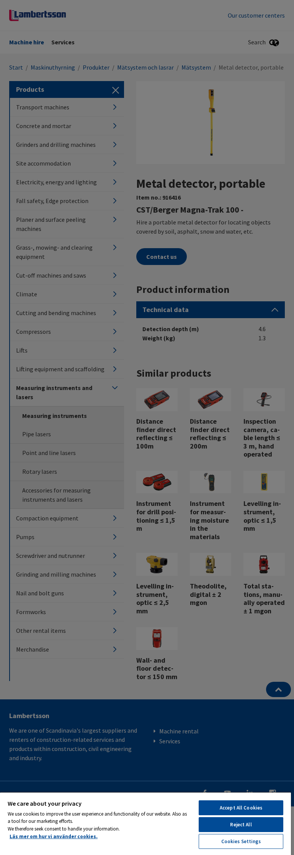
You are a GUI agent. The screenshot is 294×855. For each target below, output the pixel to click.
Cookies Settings (241, 841)
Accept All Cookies (241, 808)
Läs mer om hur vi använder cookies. (54, 836)
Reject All (241, 824)
